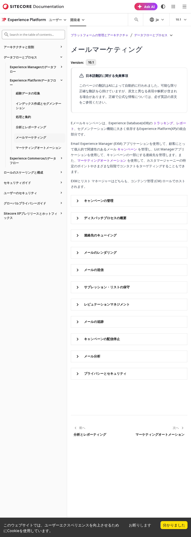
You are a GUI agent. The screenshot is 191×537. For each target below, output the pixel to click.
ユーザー (55, 20)
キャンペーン (127, 149)
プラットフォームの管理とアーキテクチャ (99, 35)
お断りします (140, 525)
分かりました (174, 525)
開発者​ (75, 20)
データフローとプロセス (150, 35)
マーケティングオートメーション (101, 160)
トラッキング (163, 123)
